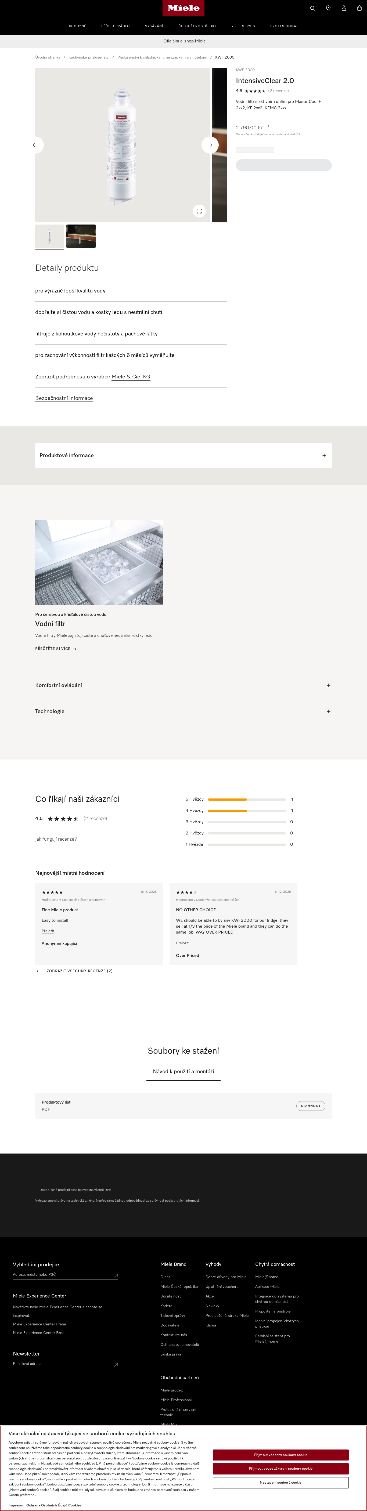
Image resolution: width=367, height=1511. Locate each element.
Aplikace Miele (267, 1287)
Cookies (74, 1505)
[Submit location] (116, 1276)
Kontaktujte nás (173, 1335)
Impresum (17, 1505)
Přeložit (48, 931)
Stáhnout (311, 1106)
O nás (165, 1277)
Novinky (212, 1306)
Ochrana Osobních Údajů (46, 1505)
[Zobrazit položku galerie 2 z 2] (80, 237)
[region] (131, 145)
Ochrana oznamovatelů (179, 1345)
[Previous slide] (35, 145)
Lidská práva (170, 1354)
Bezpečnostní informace (64, 398)
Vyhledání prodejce (36, 1264)
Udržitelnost (170, 1296)
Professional (284, 26)
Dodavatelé (169, 1325)
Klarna (211, 1325)
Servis (248, 26)
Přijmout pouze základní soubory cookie (280, 1468)
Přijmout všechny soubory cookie (280, 1455)
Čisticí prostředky (197, 26)
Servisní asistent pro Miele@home (272, 1338)
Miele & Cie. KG (130, 376)
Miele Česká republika (179, 1287)
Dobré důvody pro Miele (226, 1277)
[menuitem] (80, 25)
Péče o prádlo (115, 26)
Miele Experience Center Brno (38, 1333)
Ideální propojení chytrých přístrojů (277, 1323)
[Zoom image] (199, 211)
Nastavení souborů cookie (280, 1482)
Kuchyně (77, 26)
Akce (210, 1296)
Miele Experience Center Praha (39, 1324)
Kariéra (166, 1306)
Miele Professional (176, 1400)
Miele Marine (171, 1425)
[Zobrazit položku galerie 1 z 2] (49, 237)
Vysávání (154, 26)
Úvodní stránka (47, 57)
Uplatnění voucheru (222, 1287)
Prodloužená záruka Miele (227, 1316)
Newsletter (26, 1354)
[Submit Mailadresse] (116, 1365)
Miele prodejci (172, 1390)
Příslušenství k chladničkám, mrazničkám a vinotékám (162, 57)
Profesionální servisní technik (178, 1412)
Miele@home (266, 1277)
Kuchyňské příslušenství (89, 57)
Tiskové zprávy (172, 1316)
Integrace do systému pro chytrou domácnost (277, 1299)
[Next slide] (210, 145)
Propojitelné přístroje (273, 1311)
